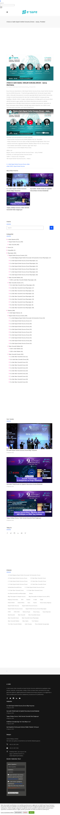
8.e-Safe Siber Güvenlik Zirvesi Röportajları (21, 304)
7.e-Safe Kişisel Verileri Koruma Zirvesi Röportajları (22, 272)
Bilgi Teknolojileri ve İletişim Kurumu (17, 596)
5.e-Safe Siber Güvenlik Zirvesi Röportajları (21, 296)
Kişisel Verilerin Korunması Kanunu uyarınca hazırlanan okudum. (15, 777)
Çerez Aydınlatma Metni (7, 812)
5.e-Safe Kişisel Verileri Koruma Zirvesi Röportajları (22, 269)
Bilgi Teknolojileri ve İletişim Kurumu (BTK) (39, 596)
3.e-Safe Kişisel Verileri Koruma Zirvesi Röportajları (22, 263)
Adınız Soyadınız (12, 764)
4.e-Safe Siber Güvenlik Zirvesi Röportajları (21, 293)
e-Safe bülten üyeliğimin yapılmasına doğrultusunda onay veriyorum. (16, 783)
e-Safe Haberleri (12, 239)
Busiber (28, 599)
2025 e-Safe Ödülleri (15, 351)
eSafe (28, 164)
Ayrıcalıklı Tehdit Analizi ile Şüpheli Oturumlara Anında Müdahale (24, 484)
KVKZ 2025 (17, 611)
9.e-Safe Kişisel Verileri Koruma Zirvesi (19, 343)
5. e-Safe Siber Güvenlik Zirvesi (16, 590)
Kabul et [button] (31, 812)
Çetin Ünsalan (28, 624)
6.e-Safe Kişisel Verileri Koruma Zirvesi (19, 335)
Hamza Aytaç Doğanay (45, 602)
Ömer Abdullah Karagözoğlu (42, 624)
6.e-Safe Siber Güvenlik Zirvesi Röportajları (21, 299)
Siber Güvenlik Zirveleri (14, 282)
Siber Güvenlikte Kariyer (34, 615)
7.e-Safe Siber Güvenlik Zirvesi (17, 376)
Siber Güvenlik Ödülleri (14, 277)
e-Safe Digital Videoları (14, 312)
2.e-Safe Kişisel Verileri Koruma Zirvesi (19, 323)
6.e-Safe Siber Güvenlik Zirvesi (17, 373)
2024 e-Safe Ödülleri (15, 348)
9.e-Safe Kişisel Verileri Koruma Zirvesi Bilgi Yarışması (22, 450)
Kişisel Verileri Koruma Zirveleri (16, 255)
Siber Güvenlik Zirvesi (13, 618)
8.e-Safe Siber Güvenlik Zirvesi (17, 379)
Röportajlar (10, 253)
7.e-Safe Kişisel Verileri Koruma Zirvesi (19, 337)
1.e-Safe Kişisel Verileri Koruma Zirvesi (19, 320)
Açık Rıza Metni (18, 783)
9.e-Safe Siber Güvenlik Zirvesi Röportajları (21, 307)
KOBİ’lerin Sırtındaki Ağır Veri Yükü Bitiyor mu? (19, 721)
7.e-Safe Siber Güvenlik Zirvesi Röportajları (21, 302)
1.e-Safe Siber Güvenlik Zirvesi (17, 356)
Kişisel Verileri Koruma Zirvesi (15, 608)
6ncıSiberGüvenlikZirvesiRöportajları (17, 593)
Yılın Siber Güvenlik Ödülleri (15, 624)
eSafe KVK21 (10, 166)
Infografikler (11, 250)
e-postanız (10, 769)
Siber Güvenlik (12, 244)
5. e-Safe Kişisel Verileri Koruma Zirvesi (34, 587)
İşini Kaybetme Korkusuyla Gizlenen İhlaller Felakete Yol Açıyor (23, 727)
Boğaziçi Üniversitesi (13, 599)
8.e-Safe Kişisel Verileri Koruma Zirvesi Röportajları (22, 274)
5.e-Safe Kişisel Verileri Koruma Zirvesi (19, 332)
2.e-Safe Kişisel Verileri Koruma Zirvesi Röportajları (22, 260)
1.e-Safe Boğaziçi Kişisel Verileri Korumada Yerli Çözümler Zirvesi (26, 318)
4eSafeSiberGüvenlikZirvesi (15, 587)
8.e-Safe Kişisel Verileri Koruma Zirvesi (19, 340)
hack (29, 602)
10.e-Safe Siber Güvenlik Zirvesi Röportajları (21, 285)
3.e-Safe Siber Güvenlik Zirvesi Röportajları (21, 290)
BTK (22, 599)
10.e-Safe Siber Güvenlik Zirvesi (18, 359)
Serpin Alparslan (47, 611)
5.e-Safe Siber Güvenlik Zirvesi (17, 370)
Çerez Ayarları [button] (18, 812)
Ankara (31, 593)
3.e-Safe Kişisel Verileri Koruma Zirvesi (19, 326)
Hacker (35, 602)
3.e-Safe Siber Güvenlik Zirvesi (17, 365)
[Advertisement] (30, 41)
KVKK (9, 611)
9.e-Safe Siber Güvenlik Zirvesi (17, 382)
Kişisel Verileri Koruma (19, 166)
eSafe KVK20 (11, 602)
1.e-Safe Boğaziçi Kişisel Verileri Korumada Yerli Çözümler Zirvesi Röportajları (29, 257)
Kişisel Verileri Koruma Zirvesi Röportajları (36, 608)
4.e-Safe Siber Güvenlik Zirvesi (17, 368)
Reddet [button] (25, 812)
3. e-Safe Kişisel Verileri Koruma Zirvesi (17, 581)
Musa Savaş (36, 611)
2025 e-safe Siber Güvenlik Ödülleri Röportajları (22, 280)
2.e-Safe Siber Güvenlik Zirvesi (17, 362)
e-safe (9, 87)
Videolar (10, 310)
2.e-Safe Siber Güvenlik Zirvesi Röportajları (21, 288)
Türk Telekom (35, 621)
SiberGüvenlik (11, 615)
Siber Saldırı (25, 621)
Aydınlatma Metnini (13, 779)
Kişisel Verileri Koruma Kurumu (29, 605)
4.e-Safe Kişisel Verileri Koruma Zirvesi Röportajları (22, 266)
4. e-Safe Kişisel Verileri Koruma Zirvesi (16, 164)
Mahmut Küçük (26, 611)
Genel (9, 247)
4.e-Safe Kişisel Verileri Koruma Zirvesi (20, 87)
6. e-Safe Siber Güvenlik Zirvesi (34, 590)
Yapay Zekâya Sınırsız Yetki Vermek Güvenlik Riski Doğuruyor (24, 518)
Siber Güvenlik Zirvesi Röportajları (30, 618)
